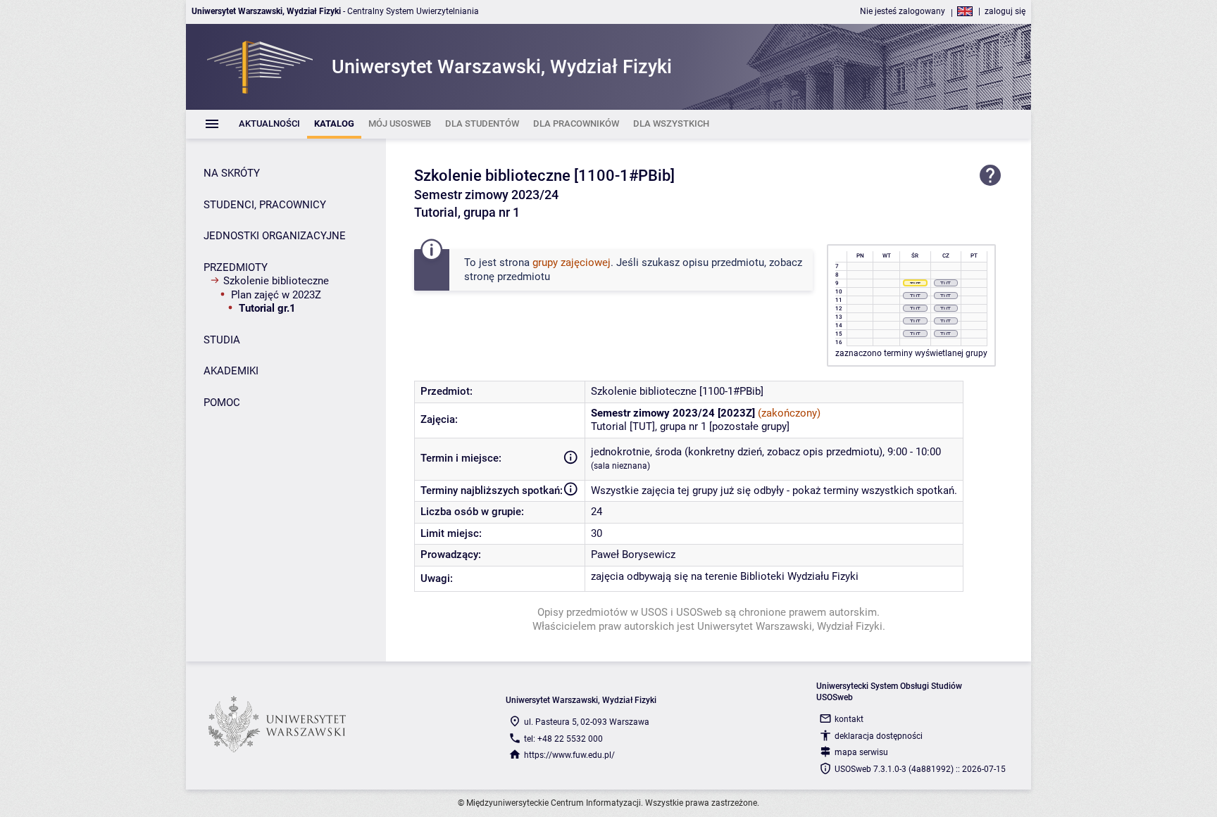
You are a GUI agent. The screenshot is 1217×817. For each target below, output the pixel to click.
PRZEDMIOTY (236, 267)
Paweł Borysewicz (633, 554)
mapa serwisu (861, 752)
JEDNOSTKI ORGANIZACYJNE (275, 235)
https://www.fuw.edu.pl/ (569, 755)
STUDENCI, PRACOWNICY (265, 204)
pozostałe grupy (749, 426)
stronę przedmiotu (507, 276)
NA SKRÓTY (232, 173)
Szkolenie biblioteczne (276, 280)
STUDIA (222, 340)
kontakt (849, 719)
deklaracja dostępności (879, 736)
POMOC (222, 402)
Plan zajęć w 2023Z (276, 295)
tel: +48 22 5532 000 (563, 739)
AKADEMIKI (231, 371)
